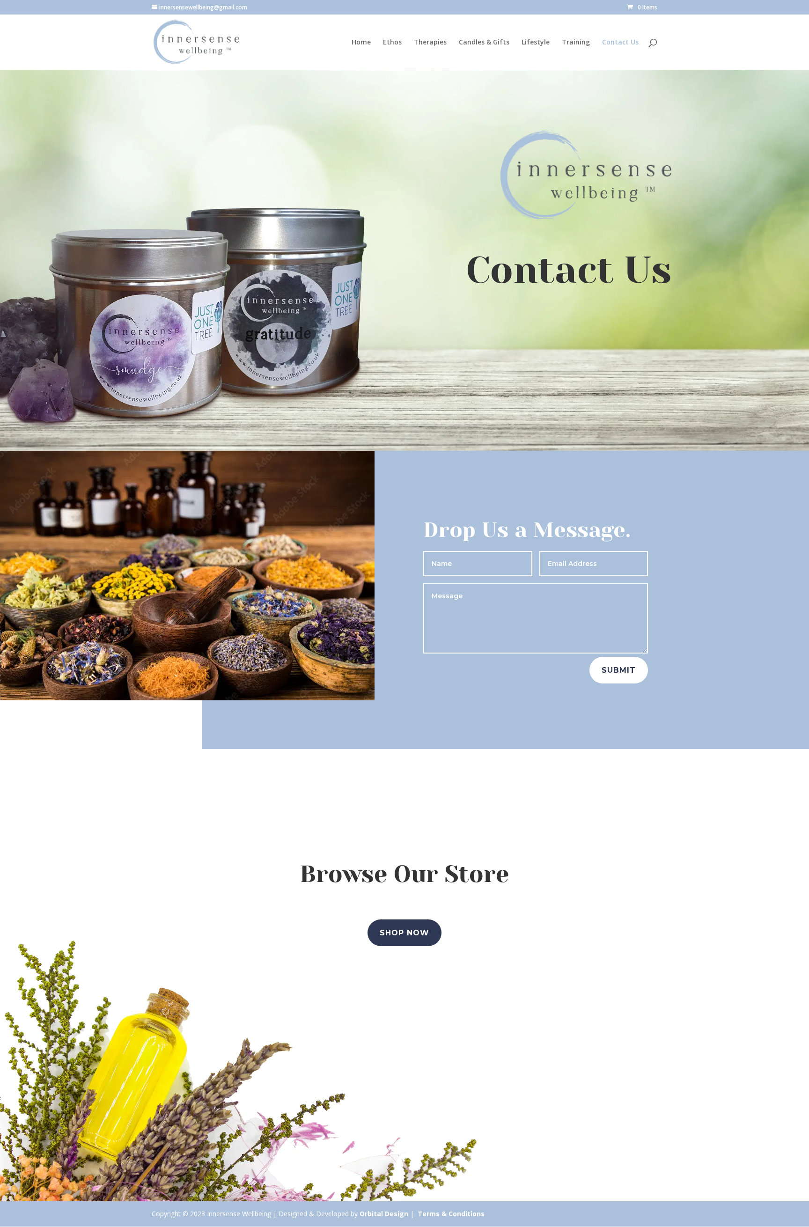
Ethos (392, 42)
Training (576, 42)
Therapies (430, 42)
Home (361, 42)
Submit (619, 670)
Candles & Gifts (484, 42)
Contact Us (620, 42)
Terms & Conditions (451, 1213)
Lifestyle (536, 42)
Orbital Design (384, 1213)
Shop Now (404, 932)
